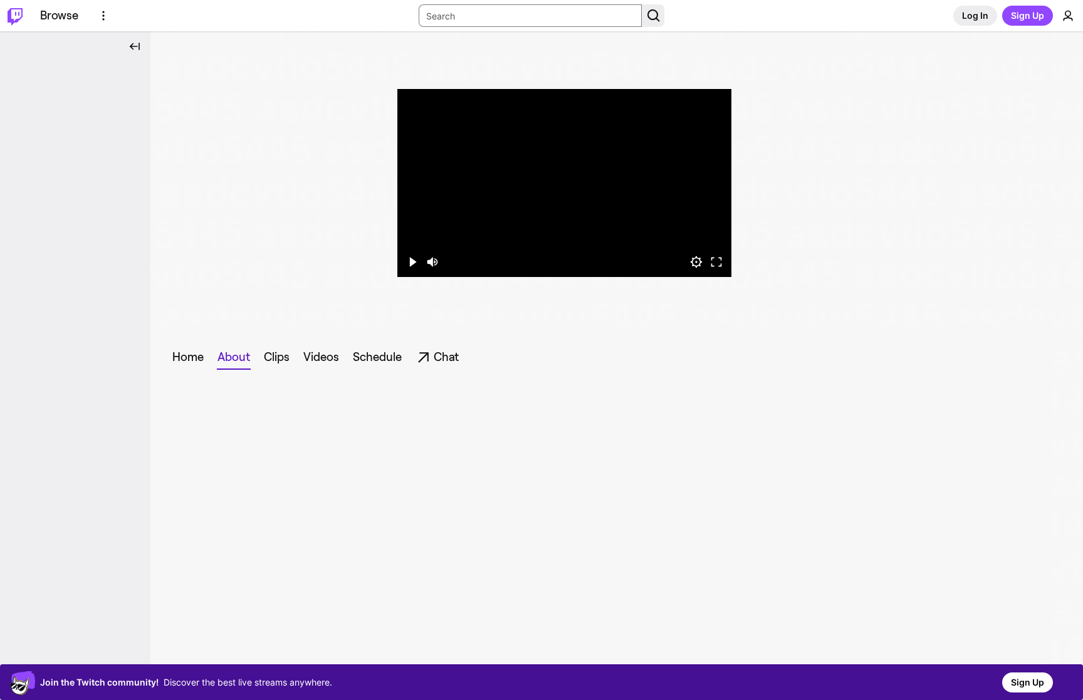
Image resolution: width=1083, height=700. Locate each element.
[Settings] (696, 262)
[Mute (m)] (432, 262)
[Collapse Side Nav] (135, 46)
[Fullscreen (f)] (716, 262)
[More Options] (103, 16)
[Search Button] (653, 15)
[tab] (188, 357)
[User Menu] (1068, 16)
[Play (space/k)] (412, 262)
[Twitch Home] (15, 15)
